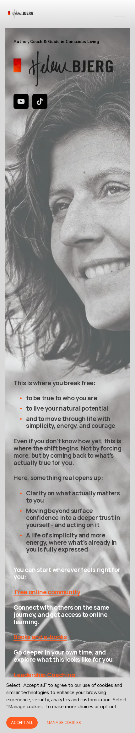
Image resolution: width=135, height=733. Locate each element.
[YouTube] (21, 101)
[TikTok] (39, 101)
